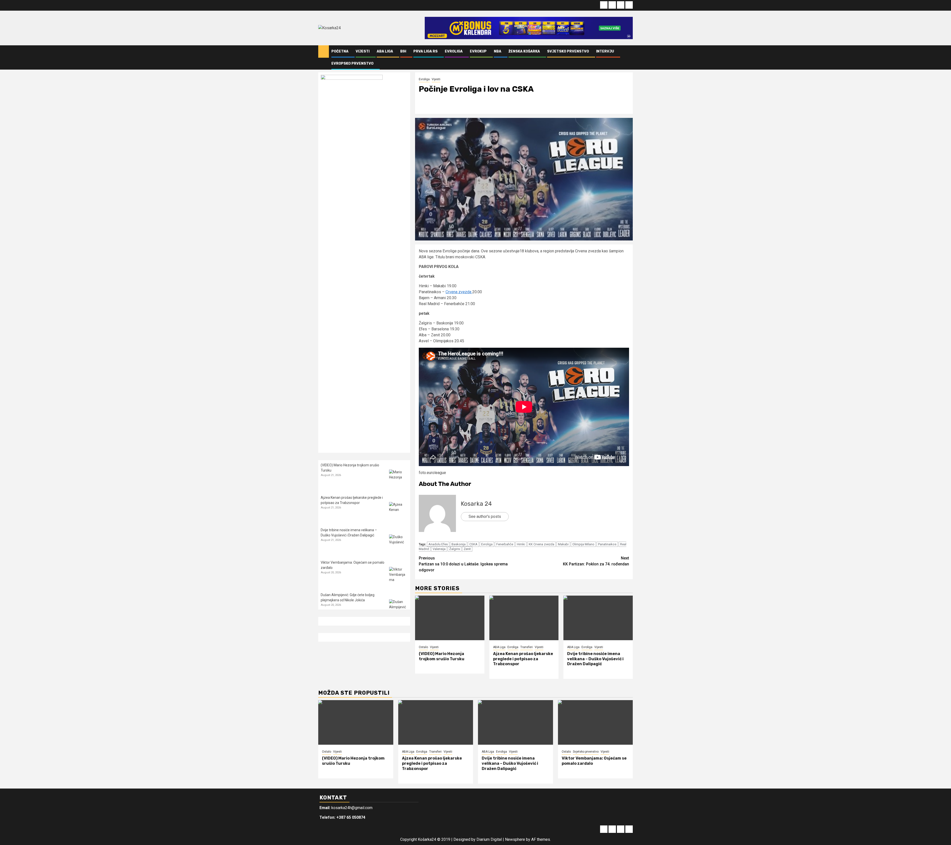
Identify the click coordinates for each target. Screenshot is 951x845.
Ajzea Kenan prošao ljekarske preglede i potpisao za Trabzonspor (523, 658)
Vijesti (363, 51)
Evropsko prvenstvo (352, 63)
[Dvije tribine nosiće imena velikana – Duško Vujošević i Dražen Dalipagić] (598, 618)
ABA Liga (385, 51)
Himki (521, 544)
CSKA (473, 544)
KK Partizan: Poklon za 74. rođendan (596, 561)
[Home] (323, 51)
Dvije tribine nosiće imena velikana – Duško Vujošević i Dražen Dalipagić (595, 658)
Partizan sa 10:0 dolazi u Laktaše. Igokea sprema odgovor (463, 564)
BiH (403, 51)
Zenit (467, 549)
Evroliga (454, 51)
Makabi (563, 544)
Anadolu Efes (438, 544)
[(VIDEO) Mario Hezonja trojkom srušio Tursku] (449, 618)
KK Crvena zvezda (541, 544)
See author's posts (485, 516)
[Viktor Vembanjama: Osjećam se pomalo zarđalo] (398, 576)
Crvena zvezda (459, 292)
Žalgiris (454, 549)
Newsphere (515, 839)
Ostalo (423, 647)
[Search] (629, 57)
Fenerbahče (504, 544)
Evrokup (478, 51)
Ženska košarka (524, 51)
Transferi (526, 647)
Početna (339, 51)
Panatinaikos (607, 544)
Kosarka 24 (476, 503)
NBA (497, 51)
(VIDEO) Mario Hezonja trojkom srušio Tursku (441, 656)
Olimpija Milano (583, 544)
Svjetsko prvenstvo (568, 51)
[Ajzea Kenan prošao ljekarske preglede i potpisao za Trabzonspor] (524, 618)
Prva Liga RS (425, 51)
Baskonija (458, 544)
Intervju (605, 51)
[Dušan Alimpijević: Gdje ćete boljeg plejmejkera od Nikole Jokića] (398, 608)
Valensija (439, 549)
